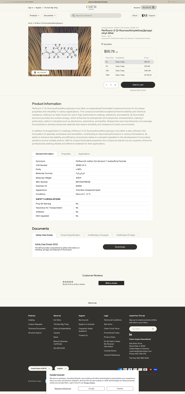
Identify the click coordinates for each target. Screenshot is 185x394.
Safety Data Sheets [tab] (44, 235)
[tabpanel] (92, 188)
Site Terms (108, 324)
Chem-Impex (37, 381)
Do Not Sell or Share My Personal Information (112, 344)
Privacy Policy (89, 383)
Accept (91, 388)
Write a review (111, 283)
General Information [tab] (45, 154)
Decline (120, 388)
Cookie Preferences (112, 355)
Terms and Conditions (112, 320)
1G (106, 62)
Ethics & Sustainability (62, 328)
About (134, 15)
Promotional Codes (111, 333)
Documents (48, 15)
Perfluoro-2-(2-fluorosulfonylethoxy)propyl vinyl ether (50, 23)
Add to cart (138, 84)
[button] (149, 7)
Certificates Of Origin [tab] (125, 235)
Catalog (31, 320)
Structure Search (35, 333)
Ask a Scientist (41, 72)
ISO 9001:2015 (59, 348)
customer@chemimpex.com (140, 351)
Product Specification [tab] (70, 235)
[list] (59, 51)
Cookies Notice (110, 351)
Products (33, 15)
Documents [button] (108, 44)
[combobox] (95, 15)
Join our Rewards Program (97, 2)
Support (152, 15)
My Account (83, 320)
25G (107, 71)
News (56, 337)
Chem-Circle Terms (111, 328)
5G (107, 66)
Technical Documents (36, 328)
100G (107, 75)
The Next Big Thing (61, 324)
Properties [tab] (66, 154)
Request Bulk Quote (138, 90)
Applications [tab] (84, 154)
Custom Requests (35, 324)
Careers (57, 333)
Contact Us (83, 335)
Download (120, 247)
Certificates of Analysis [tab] (98, 235)
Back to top (92, 303)
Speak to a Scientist (86, 324)
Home (30, 23)
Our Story (57, 320)
